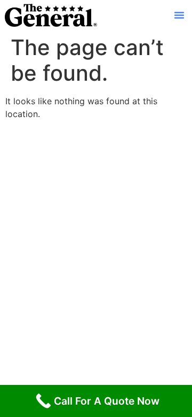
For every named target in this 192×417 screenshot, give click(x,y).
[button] (179, 15)
